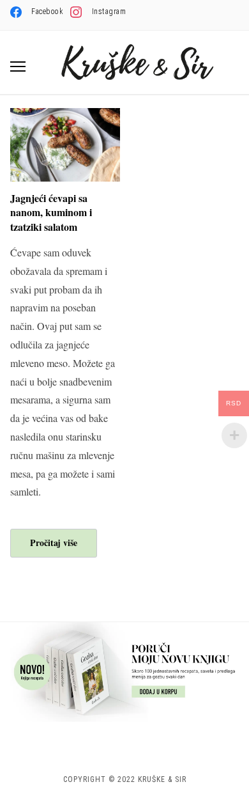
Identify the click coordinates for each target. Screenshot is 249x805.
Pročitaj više (53, 542)
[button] (18, 66)
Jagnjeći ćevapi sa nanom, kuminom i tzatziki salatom (51, 212)
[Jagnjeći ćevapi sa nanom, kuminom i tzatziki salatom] (65, 116)
